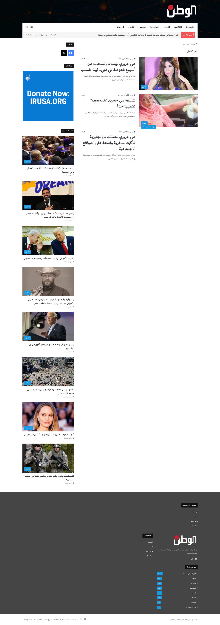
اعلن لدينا (32, 619)
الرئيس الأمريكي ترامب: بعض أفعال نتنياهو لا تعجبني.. (48, 258)
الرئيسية (190, 27)
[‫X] (192, 559)
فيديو (142, 27)
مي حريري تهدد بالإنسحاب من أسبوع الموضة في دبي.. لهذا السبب (108, 67)
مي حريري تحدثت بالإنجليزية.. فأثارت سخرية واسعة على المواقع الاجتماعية (108, 143)
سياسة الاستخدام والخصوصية (61, 619)
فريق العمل (40, 35)
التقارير (178, 27)
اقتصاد (131, 27)
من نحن (74, 619)
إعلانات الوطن (191, 607)
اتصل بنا (39, 619)
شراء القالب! (30, 35)
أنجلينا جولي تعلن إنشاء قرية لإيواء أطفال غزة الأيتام (49, 434)
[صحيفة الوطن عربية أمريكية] (181, 11)
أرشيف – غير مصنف (189, 574)
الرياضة (120, 27)
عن (47, 35)
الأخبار (167, 27)
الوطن (131, 59)
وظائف (25, 619)
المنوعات (154, 27)
